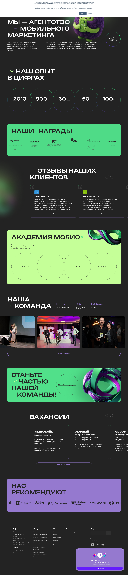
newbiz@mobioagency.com (98, 540)
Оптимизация (37, 542)
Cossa (77, 266)
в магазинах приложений (40, 544)
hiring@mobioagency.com (67, 385)
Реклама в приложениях (40, 534)
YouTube (25, 266)
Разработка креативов (40, 540)
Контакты (56, 544)
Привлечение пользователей (41, 532)
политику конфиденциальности (71, 4)
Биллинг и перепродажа (40, 556)
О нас (55, 532)
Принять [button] (82, 13)
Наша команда (57, 537)
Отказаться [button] (90, 13)
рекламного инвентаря (40, 558)
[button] (112, 177)
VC (51, 266)
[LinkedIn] (93, 545)
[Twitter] (98, 545)
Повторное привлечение (40, 537)
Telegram (102, 266)
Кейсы (55, 534)
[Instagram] (103, 545)
